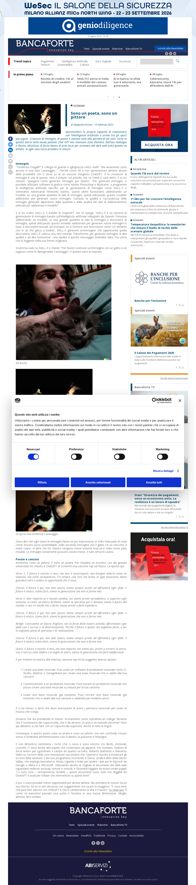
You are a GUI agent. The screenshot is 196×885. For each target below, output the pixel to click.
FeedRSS (86, 835)
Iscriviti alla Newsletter (171, 48)
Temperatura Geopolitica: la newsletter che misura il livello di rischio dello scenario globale (158, 228)
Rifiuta (42, 482)
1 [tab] (108, 97)
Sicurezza (125, 61)
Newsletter (72, 835)
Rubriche (117, 48)
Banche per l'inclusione (150, 300)
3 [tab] (119, 97)
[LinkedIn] (174, 54)
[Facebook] (166, 54)
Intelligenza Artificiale (75, 61)
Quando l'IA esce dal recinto (150, 173)
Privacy (111, 835)
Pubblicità (99, 835)
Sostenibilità (64, 65)
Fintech (45, 65)
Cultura (84, 65)
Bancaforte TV (134, 48)
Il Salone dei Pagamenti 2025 (154, 353)
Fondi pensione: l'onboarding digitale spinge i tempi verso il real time (56, 84)
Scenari (79, 106)
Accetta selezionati (98, 482)
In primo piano (23, 74)
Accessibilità (136, 835)
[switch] (76, 457)
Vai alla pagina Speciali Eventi (174, 378)
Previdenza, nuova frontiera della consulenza (126, 82)
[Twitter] (170, 54)
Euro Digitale (103, 61)
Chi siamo (58, 835)
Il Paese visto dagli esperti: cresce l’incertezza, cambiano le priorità (165, 84)
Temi (86, 48)
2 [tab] (113, 97)
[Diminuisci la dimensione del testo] (10, 173)
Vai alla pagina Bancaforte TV (174, 527)
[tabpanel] (59, 82)
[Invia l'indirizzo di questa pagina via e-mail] (10, 157)
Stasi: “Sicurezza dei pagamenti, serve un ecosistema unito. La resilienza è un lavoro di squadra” (157, 498)
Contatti (122, 835)
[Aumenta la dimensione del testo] (10, 168)
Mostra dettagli (163, 470)
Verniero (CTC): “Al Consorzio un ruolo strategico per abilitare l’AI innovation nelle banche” (93, 85)
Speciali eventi (100, 48)
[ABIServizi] (98, 866)
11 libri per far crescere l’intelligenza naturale (156, 200)
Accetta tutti (154, 482)
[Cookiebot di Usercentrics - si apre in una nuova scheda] (155, 400)
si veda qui (116, 790)
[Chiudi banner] (180, 400)
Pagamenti (47, 61)
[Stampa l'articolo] (10, 162)
